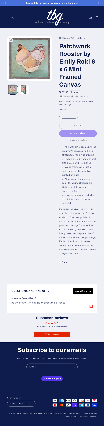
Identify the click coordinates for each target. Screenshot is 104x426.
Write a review (52, 334)
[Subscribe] (74, 367)
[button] (6, 17)
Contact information (88, 416)
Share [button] (65, 262)
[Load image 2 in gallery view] (24, 89)
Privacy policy (74, 413)
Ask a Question (83, 291)
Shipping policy (71, 416)
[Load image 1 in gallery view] (13, 89)
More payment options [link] (78, 140)
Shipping (63, 96)
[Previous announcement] (5, 3)
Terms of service (90, 413)
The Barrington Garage (25, 413)
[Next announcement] (99, 3)
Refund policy (60, 413)
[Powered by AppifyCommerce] (91, 306)
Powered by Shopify (44, 413)
